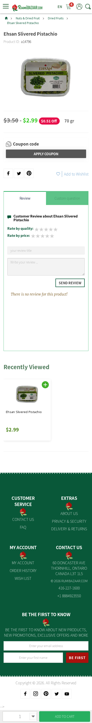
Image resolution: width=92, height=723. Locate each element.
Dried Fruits (55, 18)
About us (69, 513)
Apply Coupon (46, 153)
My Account (23, 562)
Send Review (70, 282)
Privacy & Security (69, 521)
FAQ (23, 527)
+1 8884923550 (69, 595)
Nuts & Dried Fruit (28, 18)
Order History (23, 570)
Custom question (67, 198)
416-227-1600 (69, 588)
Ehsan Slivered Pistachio (23, 23)
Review (25, 198)
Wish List (23, 578)
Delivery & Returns (69, 528)
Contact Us (23, 519)
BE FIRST (77, 657)
